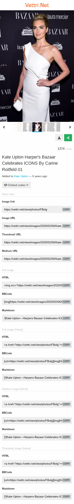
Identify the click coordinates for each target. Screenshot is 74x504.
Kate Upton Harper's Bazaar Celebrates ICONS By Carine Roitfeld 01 (30, 163)
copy (66, 209)
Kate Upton (21, 176)
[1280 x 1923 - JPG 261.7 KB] (59, 137)
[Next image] (70, 127)
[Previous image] (4, 127)
